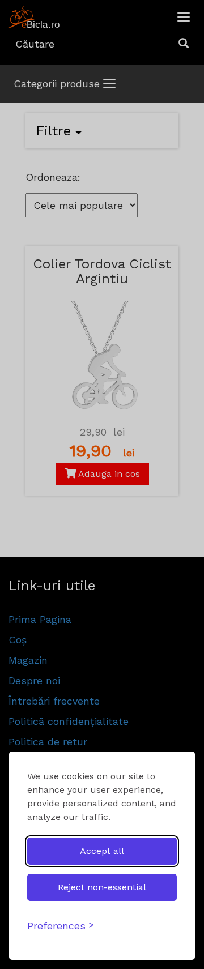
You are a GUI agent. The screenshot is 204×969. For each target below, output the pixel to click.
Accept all (102, 851)
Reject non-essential (102, 887)
